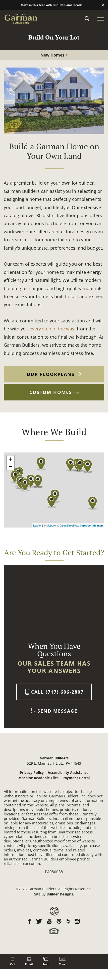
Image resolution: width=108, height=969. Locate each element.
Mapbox (51, 525)
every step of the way (52, 328)
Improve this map (91, 525)
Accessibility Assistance (68, 772)
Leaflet (37, 525)
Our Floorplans (51, 374)
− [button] (10, 466)
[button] (102, 5)
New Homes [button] (52, 55)
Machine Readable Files (38, 777)
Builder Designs (59, 894)
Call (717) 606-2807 (57, 692)
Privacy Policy (32, 772)
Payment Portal (76, 777)
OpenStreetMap (69, 525)
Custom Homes (50, 392)
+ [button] (10, 459)
